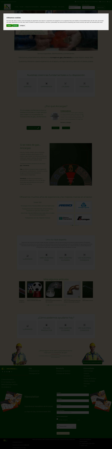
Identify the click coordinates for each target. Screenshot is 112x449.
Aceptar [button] (9, 25)
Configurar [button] (22, 25)
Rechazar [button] (15, 25)
